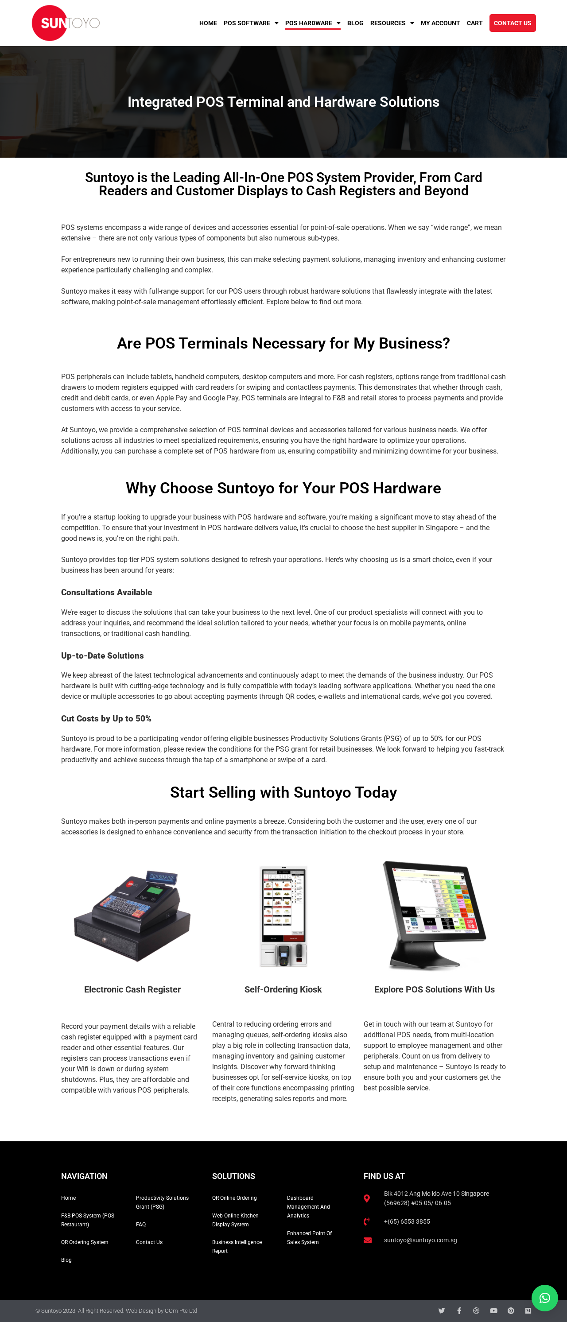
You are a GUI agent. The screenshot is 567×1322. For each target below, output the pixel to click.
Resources (388, 23)
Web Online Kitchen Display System (235, 1220)
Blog (355, 23)
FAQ (141, 1224)
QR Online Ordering (234, 1198)
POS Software (247, 23)
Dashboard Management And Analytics (308, 1207)
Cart (475, 23)
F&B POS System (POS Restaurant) (87, 1220)
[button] (545, 1298)
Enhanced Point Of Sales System (309, 1237)
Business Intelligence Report (237, 1246)
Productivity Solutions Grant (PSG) (162, 1202)
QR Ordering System (85, 1242)
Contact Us (513, 23)
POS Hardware (308, 23)
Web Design (141, 1310)
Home (208, 23)
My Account (440, 23)
